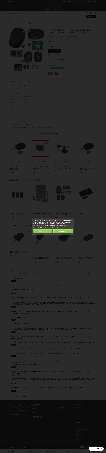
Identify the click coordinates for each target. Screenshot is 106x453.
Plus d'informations (38, 227)
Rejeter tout (43, 231)
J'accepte (63, 231)
